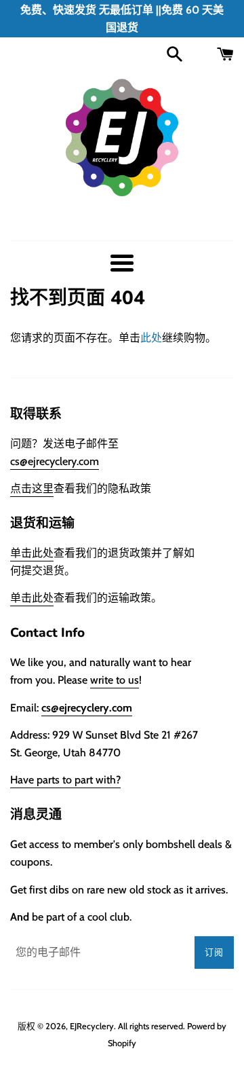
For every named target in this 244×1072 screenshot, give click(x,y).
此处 (151, 337)
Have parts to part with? (65, 779)
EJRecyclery (92, 1026)
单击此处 (32, 553)
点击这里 (32, 488)
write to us (114, 679)
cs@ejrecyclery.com (54, 461)
